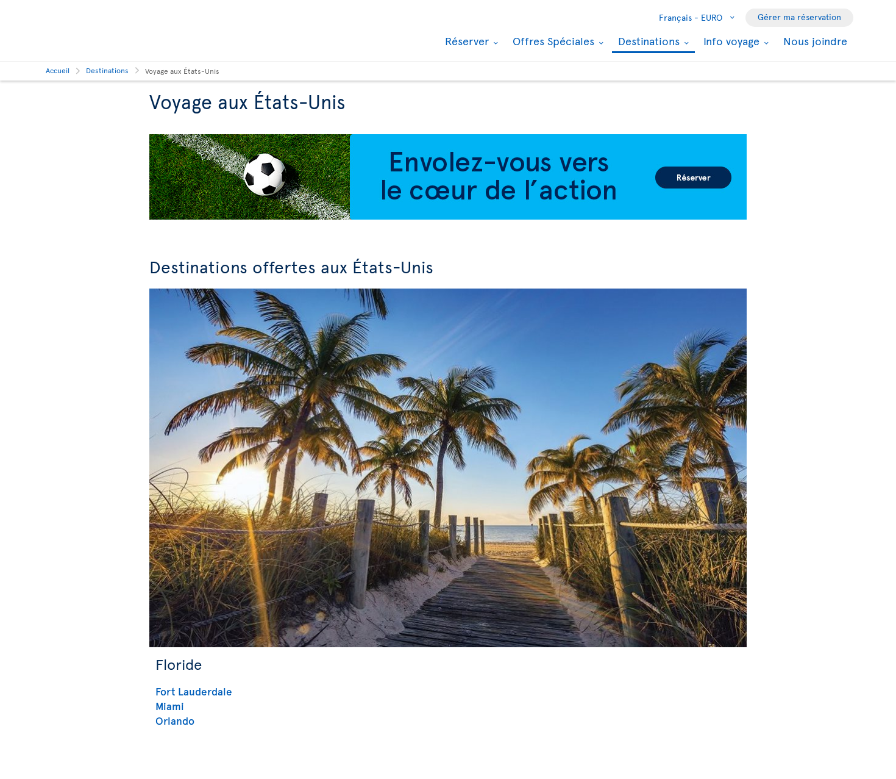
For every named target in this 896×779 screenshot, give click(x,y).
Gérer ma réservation (799, 17)
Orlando (174, 720)
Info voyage (730, 41)
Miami (169, 705)
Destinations (647, 42)
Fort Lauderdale (193, 691)
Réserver (465, 41)
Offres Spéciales (552, 41)
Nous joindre (815, 40)
